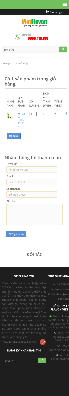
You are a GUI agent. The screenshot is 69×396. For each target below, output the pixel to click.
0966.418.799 (38, 38)
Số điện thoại (13, 188)
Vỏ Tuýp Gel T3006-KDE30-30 (21, 120)
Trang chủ (8, 63)
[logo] (34, 23)
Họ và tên (11, 163)
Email (9, 176)
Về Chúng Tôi (24, 276)
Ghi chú (10, 201)
